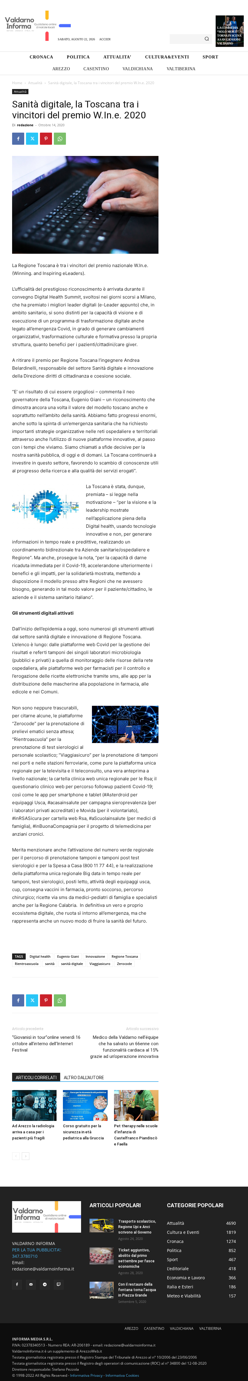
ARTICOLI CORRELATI (36, 1077)
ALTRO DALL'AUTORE (84, 1077)
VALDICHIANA (182, 1328)
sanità (49, 963)
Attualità (35, 82)
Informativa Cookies (122, 1375)
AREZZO (131, 1328)
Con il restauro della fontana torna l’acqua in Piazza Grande (137, 1289)
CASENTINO (154, 1328)
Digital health (40, 956)
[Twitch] (59, 1285)
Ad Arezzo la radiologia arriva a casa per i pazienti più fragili (33, 1132)
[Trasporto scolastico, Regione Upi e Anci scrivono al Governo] (102, 1225)
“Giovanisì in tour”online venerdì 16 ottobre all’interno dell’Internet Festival (46, 1044)
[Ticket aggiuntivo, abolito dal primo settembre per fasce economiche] (102, 1255)
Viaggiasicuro (100, 963)
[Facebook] (18, 139)
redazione (25, 125)
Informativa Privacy (86, 1375)
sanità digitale (72, 963)
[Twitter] (32, 139)
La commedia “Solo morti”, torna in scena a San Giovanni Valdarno (229, 35)
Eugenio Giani (68, 956)
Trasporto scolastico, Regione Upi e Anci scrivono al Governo (137, 1226)
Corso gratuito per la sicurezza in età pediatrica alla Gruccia (83, 1132)
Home (17, 82)
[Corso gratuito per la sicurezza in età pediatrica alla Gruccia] (85, 1105)
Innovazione (95, 956)
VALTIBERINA (210, 1328)
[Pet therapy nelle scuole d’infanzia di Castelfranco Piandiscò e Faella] (136, 1105)
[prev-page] (16, 1156)
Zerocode (124, 963)
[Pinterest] (46, 139)
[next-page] (25, 1156)
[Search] (206, 39)
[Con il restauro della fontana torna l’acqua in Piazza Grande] (102, 1290)
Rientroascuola (26, 963)
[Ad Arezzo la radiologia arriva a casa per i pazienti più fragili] (34, 1105)
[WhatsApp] (60, 139)
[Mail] (31, 1285)
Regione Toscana (125, 956)
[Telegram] (45, 1285)
